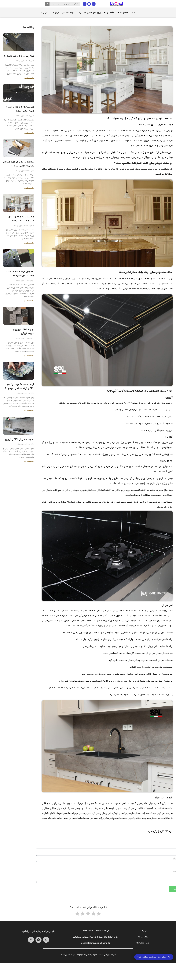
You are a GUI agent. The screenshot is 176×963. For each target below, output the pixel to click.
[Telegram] (89, 4)
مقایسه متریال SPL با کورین (19, 439)
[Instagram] (84, 4)
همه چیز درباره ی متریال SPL (19, 56)
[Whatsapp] (94, 4)
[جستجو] (47, 4)
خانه (133, 12)
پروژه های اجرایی (94, 12)
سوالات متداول (68, 12)
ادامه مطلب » (29, 78)
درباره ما (56, 12)
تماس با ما (45, 12)
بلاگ (79, 12)
